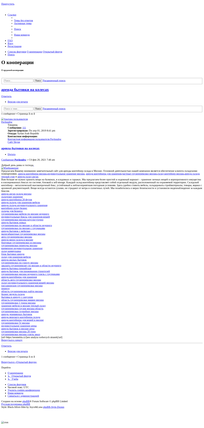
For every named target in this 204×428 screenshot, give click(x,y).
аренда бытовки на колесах (25, 89)
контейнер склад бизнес (14, 208)
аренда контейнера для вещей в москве (22, 320)
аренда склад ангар (28, 176)
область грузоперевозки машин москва (22, 300)
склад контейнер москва (171, 173)
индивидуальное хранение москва (66, 173)
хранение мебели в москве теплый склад (23, 305)
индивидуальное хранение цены (19, 325)
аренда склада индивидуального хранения (24, 205)
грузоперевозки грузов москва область (22, 308)
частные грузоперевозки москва (139, 173)
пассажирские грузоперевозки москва (22, 285)
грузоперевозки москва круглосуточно (22, 219)
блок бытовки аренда (12, 254)
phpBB (26, 401)
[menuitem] (23, 20)
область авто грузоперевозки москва (21, 280)
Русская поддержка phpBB (15, 404)
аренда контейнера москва (32, 173)
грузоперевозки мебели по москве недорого (25, 214)
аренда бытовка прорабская (16, 268)
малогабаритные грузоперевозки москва (23, 234)
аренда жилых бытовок (14, 259)
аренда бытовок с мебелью (15, 231)
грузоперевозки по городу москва (19, 262)
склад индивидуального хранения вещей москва (27, 282)
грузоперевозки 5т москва (15, 323)
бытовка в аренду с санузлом (17, 297)
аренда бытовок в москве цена (17, 328)
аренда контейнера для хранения (103, 173)
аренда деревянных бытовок (16, 314)
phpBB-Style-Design (53, 407)
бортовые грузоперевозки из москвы (21, 242)
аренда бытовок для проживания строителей (25, 271)
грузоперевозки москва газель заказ (20, 334)
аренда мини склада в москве (17, 239)
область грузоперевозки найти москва (22, 291)
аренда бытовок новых (13, 222)
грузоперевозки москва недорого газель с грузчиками (30, 274)
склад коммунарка (11, 251)
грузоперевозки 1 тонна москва (18, 302)
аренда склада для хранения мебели (20, 202)
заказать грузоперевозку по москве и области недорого (31, 265)
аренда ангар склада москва (16, 193)
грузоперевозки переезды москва (19, 245)
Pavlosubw (6, 122)
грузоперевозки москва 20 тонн (18, 331)
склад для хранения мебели (16, 257)
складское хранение (12, 196)
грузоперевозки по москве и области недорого (26, 225)
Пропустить (7, 4)
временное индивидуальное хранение (22, 248)
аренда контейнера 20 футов (16, 199)
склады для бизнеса (11, 211)
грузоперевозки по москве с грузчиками (23, 228)
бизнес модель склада (13, 294)
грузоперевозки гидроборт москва (20, 311)
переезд (5, 288)
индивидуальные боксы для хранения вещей (25, 216)
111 (24, 127)
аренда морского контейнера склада (20, 317)
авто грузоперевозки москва (16, 237)
